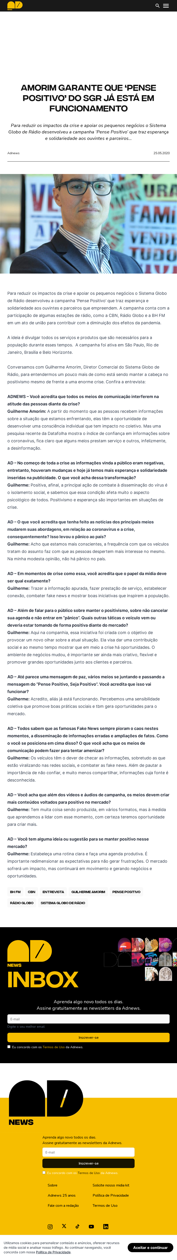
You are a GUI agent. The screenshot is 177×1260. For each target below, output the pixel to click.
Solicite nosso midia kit (111, 1185)
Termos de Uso (54, 1047)
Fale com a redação (63, 1205)
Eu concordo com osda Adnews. (47, 1047)
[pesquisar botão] (157, 6)
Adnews (13, 153)
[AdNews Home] (15, 5)
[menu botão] (166, 5)
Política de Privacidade (111, 1195)
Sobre (52, 1185)
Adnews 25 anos (62, 1195)
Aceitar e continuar (150, 1247)
